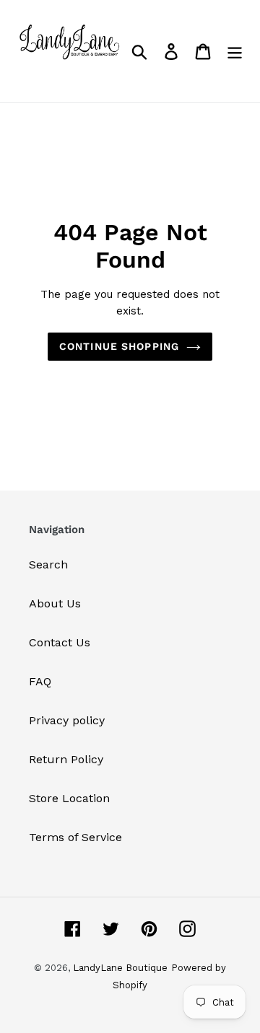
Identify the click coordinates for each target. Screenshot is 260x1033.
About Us (55, 603)
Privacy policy (67, 720)
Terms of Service (75, 837)
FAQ (40, 681)
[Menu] (235, 51)
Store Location (69, 798)
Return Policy (66, 759)
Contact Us (59, 642)
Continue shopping (119, 346)
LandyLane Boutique (120, 967)
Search (48, 564)
